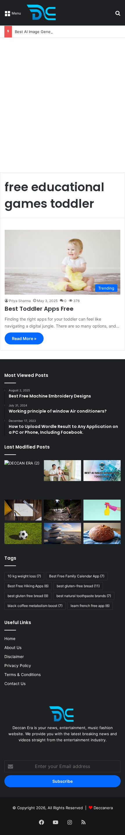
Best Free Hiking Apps (28, 586)
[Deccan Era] (42, 12)
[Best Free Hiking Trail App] (62, 510)
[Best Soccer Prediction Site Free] (23, 533)
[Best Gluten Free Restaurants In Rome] (102, 533)
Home (9, 638)
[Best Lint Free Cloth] (102, 510)
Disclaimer (14, 656)
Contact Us (15, 683)
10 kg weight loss (24, 576)
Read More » (24, 338)
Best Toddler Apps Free (39, 309)
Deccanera (103, 807)
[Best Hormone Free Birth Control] (62, 533)
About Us (13, 647)
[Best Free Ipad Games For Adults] (62, 470)
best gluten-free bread (78, 586)
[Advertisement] (62, 103)
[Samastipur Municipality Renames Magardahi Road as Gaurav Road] (23, 478)
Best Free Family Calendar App (76, 576)
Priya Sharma (20, 301)
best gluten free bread (28, 596)
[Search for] (118, 14)
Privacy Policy (17, 665)
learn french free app (90, 605)
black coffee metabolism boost (35, 605)
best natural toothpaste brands (83, 596)
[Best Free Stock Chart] (23, 510)
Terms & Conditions (22, 674)
